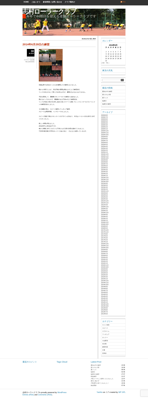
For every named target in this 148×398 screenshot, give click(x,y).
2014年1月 (104, 302)
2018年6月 (104, 226)
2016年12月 (105, 244)
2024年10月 (105, 158)
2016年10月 (105, 247)
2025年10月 (105, 135)
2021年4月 (104, 205)
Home (26, 2)
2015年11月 (105, 265)
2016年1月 (104, 263)
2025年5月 (104, 144)
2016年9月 (104, 249)
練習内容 (105, 347)
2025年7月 (104, 140)
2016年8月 (104, 251)
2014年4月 (104, 296)
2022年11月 (105, 191)
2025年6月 (104, 142)
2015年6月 (104, 271)
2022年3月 (104, 199)
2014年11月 (105, 282)
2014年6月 (104, 292)
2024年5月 (104, 168)
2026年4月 (104, 123)
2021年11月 (105, 203)
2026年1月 (104, 129)
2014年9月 (104, 286)
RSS (124, 2)
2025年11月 (105, 133)
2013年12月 (105, 304)
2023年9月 (104, 183)
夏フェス (105, 98)
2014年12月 (105, 281)
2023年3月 (104, 187)
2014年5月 (104, 294)
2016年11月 (105, 245)
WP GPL (121, 392)
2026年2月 (104, 127)
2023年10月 (105, 181)
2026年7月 (104, 117)
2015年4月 (104, 275)
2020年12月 (105, 207)
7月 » (107, 63)
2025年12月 (105, 131)
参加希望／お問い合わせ (52, 2)
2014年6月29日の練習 (36, 44)
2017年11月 (105, 232)
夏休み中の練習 (107, 91)
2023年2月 (104, 189)
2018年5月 (104, 228)
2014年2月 (104, 300)
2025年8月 (104, 138)
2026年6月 (104, 119)
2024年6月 (104, 166)
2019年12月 (105, 212)
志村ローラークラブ (49, 11)
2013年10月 (105, 306)
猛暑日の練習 (106, 104)
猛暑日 (104, 101)
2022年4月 (104, 197)
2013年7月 (104, 312)
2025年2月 (104, 150)
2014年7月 (104, 290)
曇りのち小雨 (106, 94)
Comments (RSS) (45, 395)
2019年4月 (104, 216)
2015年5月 (104, 273)
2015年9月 (104, 269)
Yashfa (99, 392)
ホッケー (105, 337)
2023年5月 (104, 185)
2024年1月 (104, 175)
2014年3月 (104, 298)
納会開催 (93, 385)
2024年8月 (104, 162)
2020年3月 (104, 208)
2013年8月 (104, 310)
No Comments (29, 61)
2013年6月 (104, 314)
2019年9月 (104, 214)
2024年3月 (104, 172)
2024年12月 (105, 154)
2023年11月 (105, 179)
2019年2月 (104, 218)
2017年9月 (104, 234)
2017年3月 (104, 238)
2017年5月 (104, 236)
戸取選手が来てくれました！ (100, 383)
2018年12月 (105, 222)
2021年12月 (105, 201)
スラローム (105, 331)
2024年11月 (105, 156)
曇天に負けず (95, 381)
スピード (105, 328)
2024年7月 (104, 164)
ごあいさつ (36, 2)
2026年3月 (104, 125)
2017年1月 (104, 242)
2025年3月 (104, 148)
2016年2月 (104, 261)
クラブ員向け (70, 2)
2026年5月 (104, 121)
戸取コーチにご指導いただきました (102, 379)
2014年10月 (105, 284)
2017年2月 (104, 240)
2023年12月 (105, 177)
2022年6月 (104, 193)
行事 (103, 350)
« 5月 (103, 63)
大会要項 (105, 340)
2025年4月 (104, 146)
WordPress (62, 392)
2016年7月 (104, 253)
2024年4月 (104, 170)
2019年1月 (104, 220)
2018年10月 (105, 224)
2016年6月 (104, 255)
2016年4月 (104, 257)
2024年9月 (104, 160)
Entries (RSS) (28, 395)
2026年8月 (104, 115)
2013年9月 (104, 308)
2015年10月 (105, 267)
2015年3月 (104, 277)
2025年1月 (104, 152)
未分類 (32, 59)
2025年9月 (104, 136)
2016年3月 (104, 259)
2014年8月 (104, 288)
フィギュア (105, 334)
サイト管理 (105, 325)
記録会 (104, 353)
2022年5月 (104, 195)
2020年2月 (104, 210)
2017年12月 (105, 230)
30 (106, 61)
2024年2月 (104, 173)
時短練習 (93, 376)
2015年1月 (104, 279)
